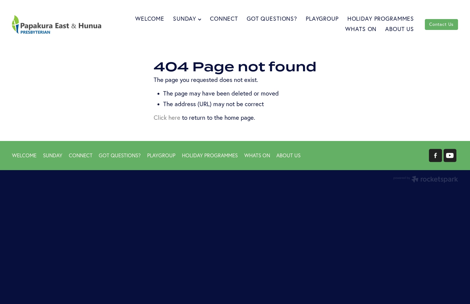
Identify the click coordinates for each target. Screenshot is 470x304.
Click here (167, 117)
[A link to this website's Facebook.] (435, 155)
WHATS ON (360, 28)
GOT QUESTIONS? (272, 18)
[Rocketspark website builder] (425, 180)
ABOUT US (399, 28)
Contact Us (441, 24)
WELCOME (149, 18)
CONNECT (224, 18)
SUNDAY (185, 18)
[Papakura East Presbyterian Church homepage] (56, 24)
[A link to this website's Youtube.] (450, 155)
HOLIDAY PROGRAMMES (380, 18)
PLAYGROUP (322, 18)
